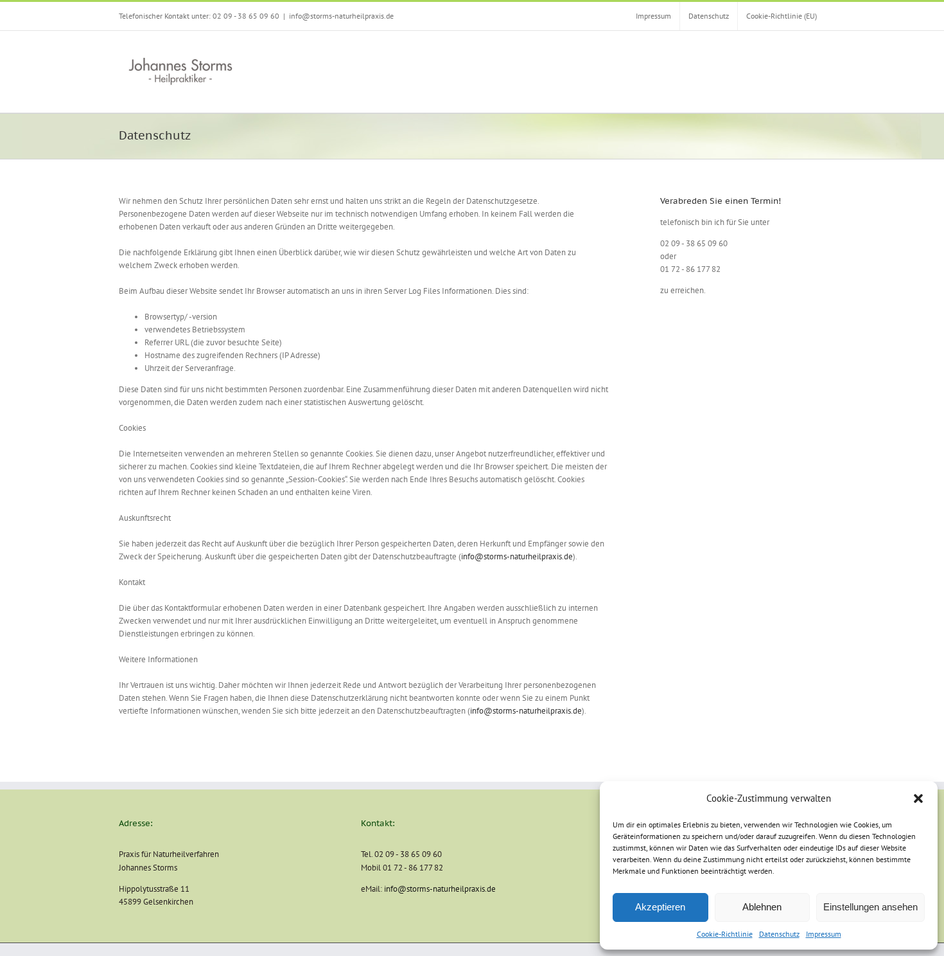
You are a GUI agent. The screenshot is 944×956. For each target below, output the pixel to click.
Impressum (823, 934)
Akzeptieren (660, 906)
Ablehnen (762, 906)
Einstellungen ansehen (870, 906)
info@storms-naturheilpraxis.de (341, 16)
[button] (918, 798)
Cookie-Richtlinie (725, 934)
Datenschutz (779, 934)
